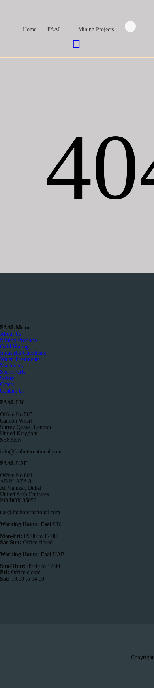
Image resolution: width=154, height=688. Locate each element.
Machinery (12, 365)
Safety (7, 378)
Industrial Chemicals (23, 353)
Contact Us (12, 391)
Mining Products (18, 340)
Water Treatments (19, 359)
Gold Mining (14, 347)
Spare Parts (12, 372)
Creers (7, 384)
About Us (10, 334)
